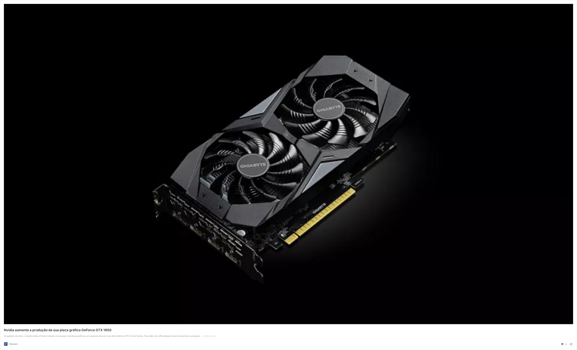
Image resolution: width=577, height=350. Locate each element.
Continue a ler (209, 336)
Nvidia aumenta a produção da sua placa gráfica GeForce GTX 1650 (57, 330)
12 (565, 343)
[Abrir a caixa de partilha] (571, 343)
